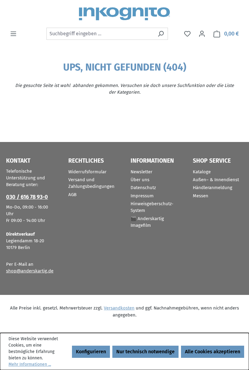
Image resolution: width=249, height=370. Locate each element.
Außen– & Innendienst (216, 179)
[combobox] (100, 34)
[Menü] (13, 34)
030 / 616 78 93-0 (27, 197)
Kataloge (202, 172)
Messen (200, 196)
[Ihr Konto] (202, 34)
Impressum (142, 196)
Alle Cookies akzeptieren (212, 351)
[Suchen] (161, 34)
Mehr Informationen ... (30, 364)
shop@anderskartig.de (29, 271)
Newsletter (141, 172)
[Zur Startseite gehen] (124, 13)
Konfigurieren (91, 351)
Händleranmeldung (212, 187)
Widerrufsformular (87, 172)
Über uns (140, 179)
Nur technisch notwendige (145, 351)
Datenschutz (143, 187)
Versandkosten (119, 308)
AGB (72, 194)
